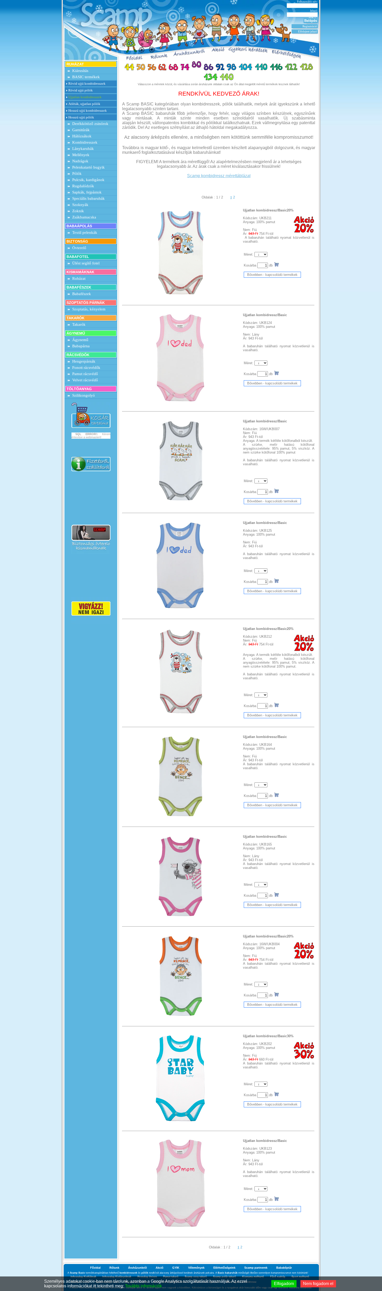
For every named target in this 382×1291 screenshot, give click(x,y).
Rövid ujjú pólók (80, 90)
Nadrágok (80, 161)
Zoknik (78, 211)
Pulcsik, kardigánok (88, 180)
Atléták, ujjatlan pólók (84, 104)
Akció (159, 1267)
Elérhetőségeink (224, 1267)
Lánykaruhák (83, 149)
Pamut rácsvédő (85, 374)
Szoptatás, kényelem (89, 309)
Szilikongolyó (83, 395)
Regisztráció (309, 26)
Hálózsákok (81, 136)
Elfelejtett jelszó (307, 31)
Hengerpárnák (83, 361)
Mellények (80, 155)
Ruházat (78, 278)
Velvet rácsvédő (85, 380)
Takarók (78, 324)
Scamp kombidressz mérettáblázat (219, 176)
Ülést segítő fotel (86, 263)
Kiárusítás (80, 71)
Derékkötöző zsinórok (90, 124)
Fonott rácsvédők (86, 367)
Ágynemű (80, 340)
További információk (143, 1286)
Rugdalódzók (83, 186)
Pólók (77, 173)
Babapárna (81, 346)
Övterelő (79, 248)
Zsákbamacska (84, 217)
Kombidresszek (84, 142)
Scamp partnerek (255, 1267)
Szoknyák (80, 205)
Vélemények (196, 1267)
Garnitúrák (81, 130)
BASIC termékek (86, 77)
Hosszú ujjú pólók (81, 117)
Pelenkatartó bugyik (88, 167)
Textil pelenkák (84, 232)
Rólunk (114, 1267)
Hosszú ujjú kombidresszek (87, 110)
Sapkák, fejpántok (87, 192)
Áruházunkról (137, 1267)
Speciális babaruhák (88, 198)
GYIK (175, 1267)
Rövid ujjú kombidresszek (87, 83)
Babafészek (81, 294)
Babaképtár (284, 1267)
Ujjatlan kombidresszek (85, 97)
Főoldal (95, 1267)
